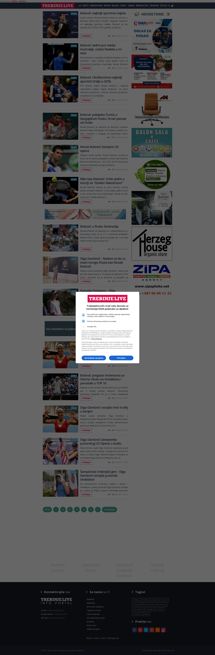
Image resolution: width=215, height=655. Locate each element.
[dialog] (107, 327)
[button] (107, 326)
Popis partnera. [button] (96, 339)
